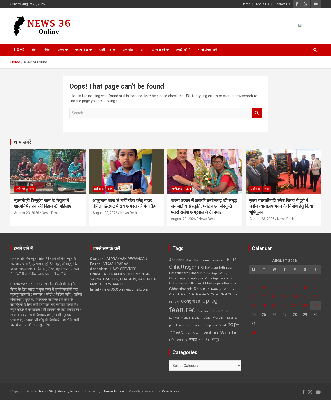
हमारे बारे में (183, 50)
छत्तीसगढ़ (105, 50)
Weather (229, 333)
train (188, 333)
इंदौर (171, 339)
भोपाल (193, 339)
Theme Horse (113, 391)
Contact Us (282, 4)
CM (177, 301)
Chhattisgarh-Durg (215, 273)
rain (181, 325)
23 (315, 305)
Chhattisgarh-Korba (185, 283)
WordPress (171, 391)
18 (264, 305)
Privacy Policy (69, 391)
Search (257, 113)
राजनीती (128, 50)
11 (264, 296)
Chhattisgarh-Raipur (187, 288)
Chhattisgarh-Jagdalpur (186, 278)
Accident (176, 260)
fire (200, 311)
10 (254, 296)
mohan (185, 317)
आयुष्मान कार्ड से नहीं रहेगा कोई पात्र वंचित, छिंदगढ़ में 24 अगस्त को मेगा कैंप (124, 203)
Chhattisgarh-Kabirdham (220, 278)
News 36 (46, 391)
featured (182, 310)
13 (284, 296)
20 (284, 305)
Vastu (197, 333)
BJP (231, 260)
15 (305, 296)
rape (189, 325)
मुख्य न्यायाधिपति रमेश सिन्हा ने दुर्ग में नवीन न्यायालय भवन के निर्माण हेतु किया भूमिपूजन (281, 206)
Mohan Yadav (201, 317)
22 (305, 305)
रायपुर (215, 339)
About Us (262, 4)
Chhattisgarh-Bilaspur (185, 273)
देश (34, 50)
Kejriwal (174, 317)
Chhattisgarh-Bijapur (217, 267)
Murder (218, 317)
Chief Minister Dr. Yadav (203, 294)
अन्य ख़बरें (22, 142)
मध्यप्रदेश (81, 50)
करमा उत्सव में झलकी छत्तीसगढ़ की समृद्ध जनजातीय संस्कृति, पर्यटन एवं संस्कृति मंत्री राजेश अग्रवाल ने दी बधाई (204, 206)
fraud (207, 311)
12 (274, 296)
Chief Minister (178, 294)
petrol (173, 325)
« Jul (252, 332)
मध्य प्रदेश (204, 339)
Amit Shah (193, 260)
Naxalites (231, 317)
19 (274, 305)
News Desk (50, 213)
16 (315, 296)
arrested (218, 260)
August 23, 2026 (26, 213)
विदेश (47, 50)
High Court (220, 311)
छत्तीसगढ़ (182, 339)
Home (246, 4)
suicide (199, 325)
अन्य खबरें (158, 50)
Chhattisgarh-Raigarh (219, 283)
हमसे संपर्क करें (207, 50)
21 (295, 305)
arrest (207, 260)
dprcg (210, 300)
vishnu (211, 333)
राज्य (61, 50)
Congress (190, 301)
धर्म (143, 50)
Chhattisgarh (184, 267)
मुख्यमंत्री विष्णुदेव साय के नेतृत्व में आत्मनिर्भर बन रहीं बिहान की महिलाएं (42, 203)
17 (254, 305)
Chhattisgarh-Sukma (220, 289)
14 (295, 296)
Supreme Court (216, 325)
